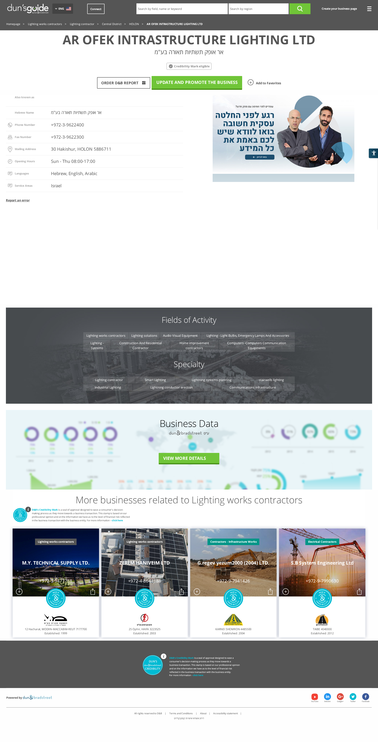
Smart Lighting (155, 380)
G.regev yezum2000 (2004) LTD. (233, 562)
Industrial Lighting (108, 387)
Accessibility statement (225, 713)
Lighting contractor (109, 380)
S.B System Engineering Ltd (322, 562)
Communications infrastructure (253, 387)
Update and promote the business (197, 82)
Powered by (14, 697)
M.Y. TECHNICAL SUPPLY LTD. (56, 562)
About (203, 713)
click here (117, 520)
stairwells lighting (271, 380)
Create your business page (339, 8)
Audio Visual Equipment (180, 335)
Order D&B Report (119, 82)
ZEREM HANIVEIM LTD (144, 562)
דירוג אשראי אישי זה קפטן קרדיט (189, 718)
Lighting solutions (144, 335)
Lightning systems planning (212, 380)
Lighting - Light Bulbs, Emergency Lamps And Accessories (248, 335)
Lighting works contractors (105, 335)
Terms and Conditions (181, 713)
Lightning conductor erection (171, 387)
